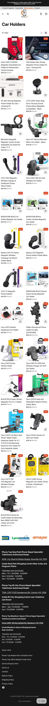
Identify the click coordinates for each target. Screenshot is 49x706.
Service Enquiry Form (10, 664)
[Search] (7, 13)
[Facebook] (3, 687)
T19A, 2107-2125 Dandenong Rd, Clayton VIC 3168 (24, 592)
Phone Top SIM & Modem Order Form (16, 659)
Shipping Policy (8, 680)
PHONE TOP (20, 696)
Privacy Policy (7, 684)
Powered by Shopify (32, 696)
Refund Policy (7, 676)
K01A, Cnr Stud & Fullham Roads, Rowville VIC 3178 (24, 559)
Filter (6, 33)
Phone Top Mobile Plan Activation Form (17, 655)
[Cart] (46, 13)
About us (5, 668)
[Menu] (2, 14)
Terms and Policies (24, 701)
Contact (5, 672)
